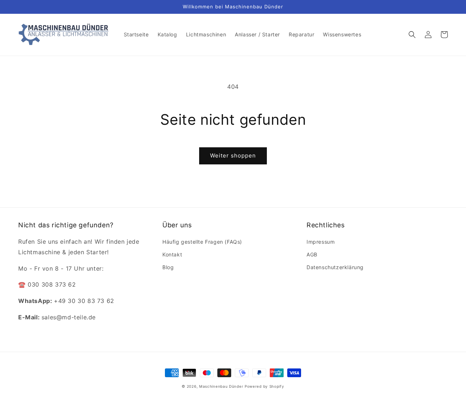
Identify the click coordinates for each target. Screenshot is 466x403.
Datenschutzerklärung (335, 267)
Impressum (321, 242)
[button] (412, 35)
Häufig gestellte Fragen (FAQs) (202, 242)
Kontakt (172, 254)
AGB (312, 254)
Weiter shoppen (233, 155)
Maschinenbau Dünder (221, 386)
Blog (168, 267)
